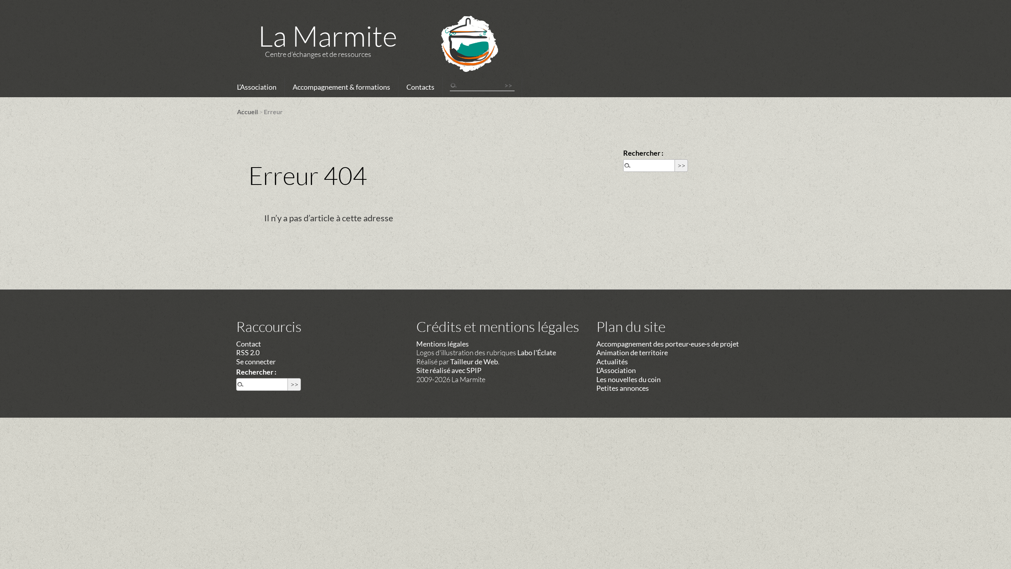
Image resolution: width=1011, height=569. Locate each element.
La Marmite (327, 35)
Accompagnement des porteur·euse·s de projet (667, 343)
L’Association (256, 87)
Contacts (420, 87)
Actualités (612, 361)
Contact (248, 343)
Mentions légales (442, 343)
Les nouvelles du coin (628, 379)
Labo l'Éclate (536, 352)
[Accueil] (459, 54)
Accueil (247, 111)
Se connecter (256, 361)
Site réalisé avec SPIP (448, 370)
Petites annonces (622, 388)
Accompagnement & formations (341, 87)
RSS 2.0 (247, 352)
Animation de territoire (632, 352)
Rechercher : (643, 153)
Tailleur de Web (474, 361)
